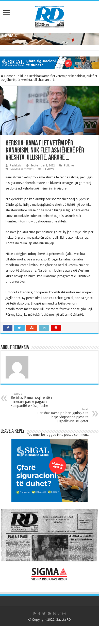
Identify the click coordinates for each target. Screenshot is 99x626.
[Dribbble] (54, 614)
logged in (53, 435)
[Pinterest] (49, 614)
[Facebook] (39, 614)
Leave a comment (22, 168)
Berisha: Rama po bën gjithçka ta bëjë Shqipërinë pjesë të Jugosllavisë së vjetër (62, 415)
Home (8, 76)
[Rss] (35, 614)
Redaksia (16, 165)
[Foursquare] (59, 614)
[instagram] (64, 614)
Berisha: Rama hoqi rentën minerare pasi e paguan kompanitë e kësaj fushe (31, 400)
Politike (21, 76)
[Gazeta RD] (49, 16)
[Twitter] (44, 614)
